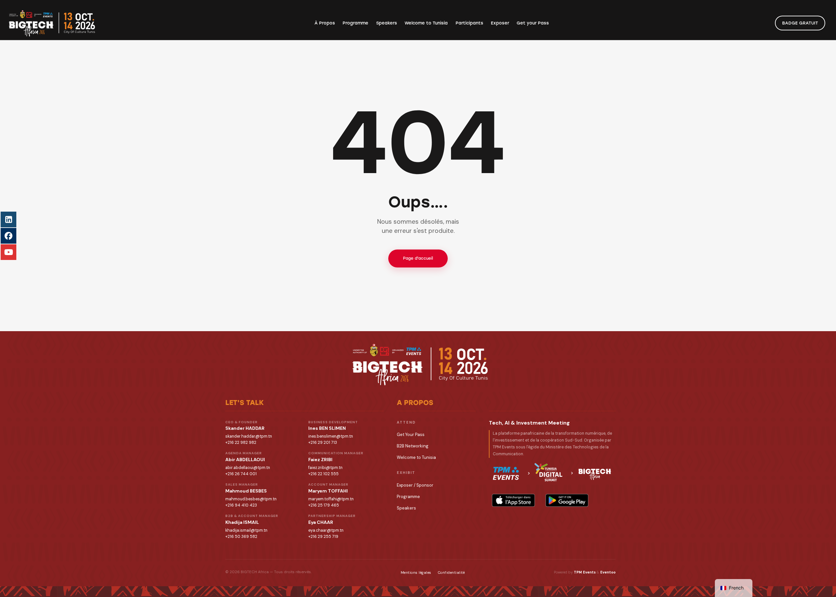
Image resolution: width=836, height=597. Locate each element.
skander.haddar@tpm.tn (248, 436)
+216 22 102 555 (323, 473)
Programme (408, 496)
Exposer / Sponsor (415, 485)
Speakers (406, 508)
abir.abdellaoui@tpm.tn (247, 467)
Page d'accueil (418, 258)
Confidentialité (451, 572)
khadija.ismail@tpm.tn (246, 530)
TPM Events (585, 572)
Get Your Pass (411, 434)
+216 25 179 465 (323, 505)
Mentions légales (416, 572)
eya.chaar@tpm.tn (326, 530)
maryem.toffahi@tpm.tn (331, 499)
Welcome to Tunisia (416, 457)
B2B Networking (412, 446)
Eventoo (608, 572)
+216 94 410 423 (241, 505)
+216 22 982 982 (240, 442)
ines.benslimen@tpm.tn (330, 436)
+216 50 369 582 (241, 536)
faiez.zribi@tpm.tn (325, 467)
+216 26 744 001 (241, 473)
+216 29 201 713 (322, 442)
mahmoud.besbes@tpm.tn (251, 499)
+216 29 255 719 (323, 536)
